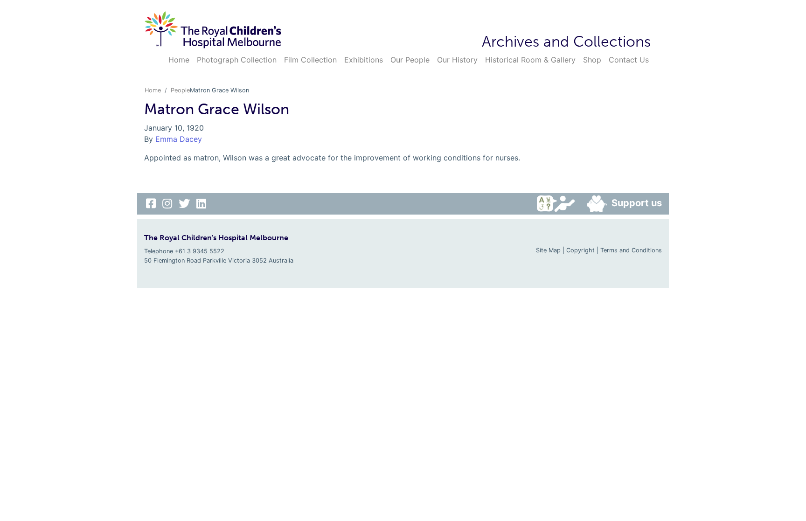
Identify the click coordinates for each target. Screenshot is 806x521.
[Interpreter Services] (558, 203)
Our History (457, 59)
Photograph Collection (237, 59)
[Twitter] (186, 203)
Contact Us (629, 59)
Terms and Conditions (631, 250)
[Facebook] (152, 203)
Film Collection (310, 59)
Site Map (548, 250)
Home (178, 59)
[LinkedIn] (201, 203)
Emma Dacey (178, 139)
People (180, 90)
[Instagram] (168, 203)
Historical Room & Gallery (530, 59)
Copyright (580, 250)
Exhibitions (363, 59)
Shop (592, 59)
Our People (410, 59)
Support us (636, 202)
